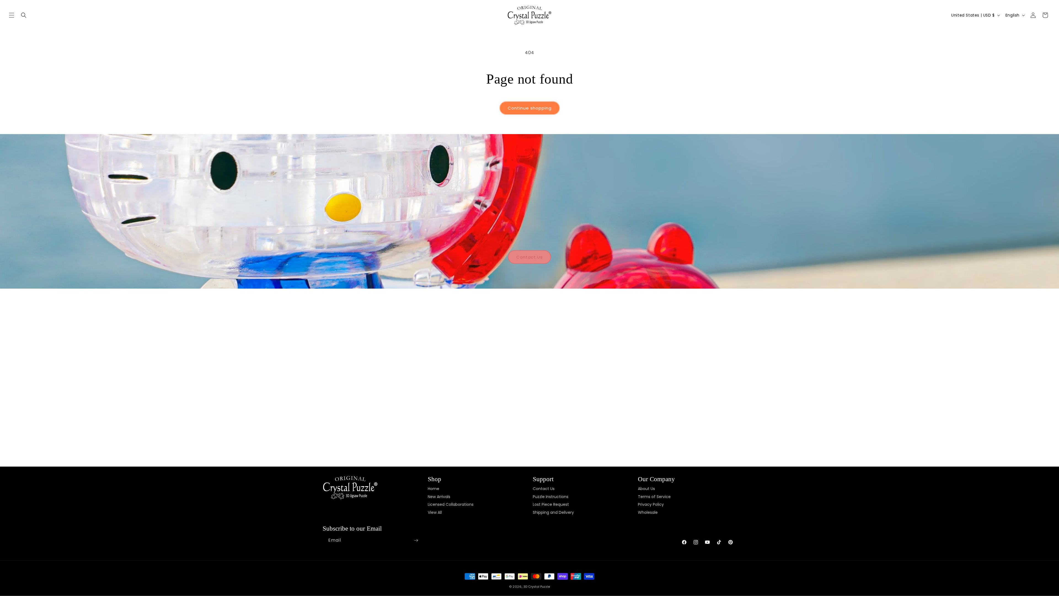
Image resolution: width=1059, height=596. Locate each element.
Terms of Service (654, 496)
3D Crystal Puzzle (536, 586)
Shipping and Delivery (553, 512)
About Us (646, 488)
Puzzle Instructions (550, 496)
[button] (12, 15)
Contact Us (529, 257)
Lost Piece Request (551, 504)
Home (433, 488)
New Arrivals (439, 496)
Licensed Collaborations (451, 504)
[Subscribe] (416, 540)
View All (435, 512)
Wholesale (648, 512)
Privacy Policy (651, 504)
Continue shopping (530, 108)
